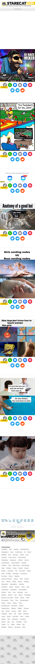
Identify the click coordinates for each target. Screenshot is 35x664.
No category (5, 600)
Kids (28, 587)
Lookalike (20, 592)
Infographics (13, 584)
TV (8, 624)
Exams (3, 570)
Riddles (20, 608)
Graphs (26, 578)
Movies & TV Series (7, 597)
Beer (9, 554)
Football (8, 573)
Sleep (19, 613)
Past (16, 600)
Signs (10, 613)
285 (14, 521)
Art (25, 552)
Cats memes (12, 557)
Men (15, 595)
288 (25, 521)
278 (21, 519)
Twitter (13, 624)
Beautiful (3, 554)
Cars (27, 554)
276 (14, 519)
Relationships (5, 608)
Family (29, 570)
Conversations (15, 562)
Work (23, 627)
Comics (26, 560)
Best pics (15, 554)
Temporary (15, 619)
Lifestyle (3, 592)
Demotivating (25, 565)
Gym (2, 581)
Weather (3, 627)
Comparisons (5, 562)
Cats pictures (22, 557)
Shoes (25, 611)
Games (16, 578)
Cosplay (23, 562)
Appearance (5, 552)
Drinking (8, 568)
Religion (13, 608)
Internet (17, 587)
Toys (13, 621)
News (28, 597)
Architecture (18, 552)
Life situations (23, 589)
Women (10, 627)
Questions (14, 605)
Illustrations (4, 584)
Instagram (4, 587)
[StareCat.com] (17, 4)
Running (26, 608)
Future (10, 576)
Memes (10, 595)
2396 (18, 522)
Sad (2, 611)
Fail (16, 570)
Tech (8, 619)
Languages (13, 589)
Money (21, 595)
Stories (27, 616)
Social (3, 616)
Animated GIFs (24, 549)
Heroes (20, 581)
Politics (15, 603)
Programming (5, 605)
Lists (9, 592)
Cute (9, 565)
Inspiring (21, 584)
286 (17, 521)
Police (9, 603)
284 (10, 521)
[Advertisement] (17, 29)
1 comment (4, 303)
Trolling (3, 624)
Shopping (4, 613)
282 (3, 521)
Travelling (19, 621)
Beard (29, 552)
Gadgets (16, 576)
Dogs (3, 568)
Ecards (20, 568)
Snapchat (26, 613)
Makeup (3, 595)
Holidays (26, 581)
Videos (19, 624)
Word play (17, 627)
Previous (4, 519)
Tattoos (3, 619)
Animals (16, 549)
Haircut (8, 581)
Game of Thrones (6, 578)
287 (21, 521)
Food (2, 573)
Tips (8, 621)
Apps (11, 552)
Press (20, 603)
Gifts (21, 578)
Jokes (23, 587)
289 (28, 521)
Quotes (21, 605)
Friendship (16, 573)
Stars (21, 616)
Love (26, 592)
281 (32, 519)
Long (14, 592)
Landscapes (5, 589)
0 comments (4, 187)
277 (17, 519)
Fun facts (4, 576)
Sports (9, 616)
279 (25, 519)
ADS (10, 549)
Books (22, 554)
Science (13, 611)
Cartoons (4, 557)
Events (26, 568)
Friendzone (23, 573)
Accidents (4, 549)
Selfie (19, 611)
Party (12, 600)
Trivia (25, 621)
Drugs (15, 568)
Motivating (27, 595)
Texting (3, 621)
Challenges (4, 560)
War (23, 624)
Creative (3, 565)
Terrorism (23, 619)
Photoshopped (24, 600)
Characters (13, 560)
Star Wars (15, 616)
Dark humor (16, 565)
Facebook (10, 570)
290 (32, 521)
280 (28, 519)
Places (3, 603)
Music (17, 597)
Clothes (20, 560)
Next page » (17, 526)
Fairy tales (22, 570)
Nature (22, 597)
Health (14, 581)
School (8, 611)
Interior (11, 587)
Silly (15, 613)
